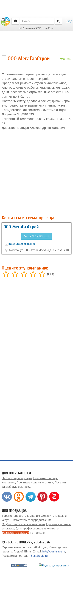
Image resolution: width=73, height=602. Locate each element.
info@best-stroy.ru (53, 551)
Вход (69, 21)
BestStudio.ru (39, 555)
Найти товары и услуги (17, 478)
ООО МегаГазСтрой (21, 227)
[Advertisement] (36, 172)
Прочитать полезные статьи (34, 482)
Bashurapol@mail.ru (22, 243)
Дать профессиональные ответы (37, 528)
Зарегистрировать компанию (21, 515)
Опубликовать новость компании (23, 524)
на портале (23, 532)
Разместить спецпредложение (32, 519)
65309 (67, 59)
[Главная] (5, 20)
